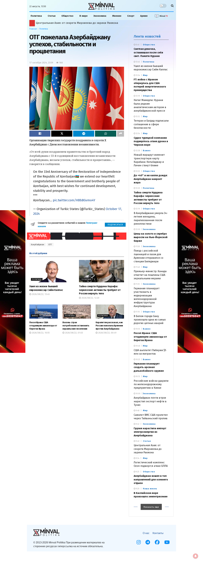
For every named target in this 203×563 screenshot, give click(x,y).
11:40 (137, 267)
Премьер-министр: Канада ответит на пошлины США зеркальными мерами (150, 275)
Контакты (158, 533)
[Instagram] (139, 542)
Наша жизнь (150, 488)
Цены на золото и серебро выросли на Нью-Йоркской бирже (150, 237)
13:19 (137, 96)
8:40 (137, 45)
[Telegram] (147, 542)
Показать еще (151, 507)
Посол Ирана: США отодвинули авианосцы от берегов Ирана (43, 325)
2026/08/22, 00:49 (107, 332)
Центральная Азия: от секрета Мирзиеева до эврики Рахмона (147, 449)
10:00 (137, 393)
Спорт (130, 15)
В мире (83, 15)
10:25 (137, 359)
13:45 (137, 62)
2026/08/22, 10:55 (40, 332)
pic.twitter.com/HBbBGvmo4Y (74, 200)
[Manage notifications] (195, 556)
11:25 (137, 284)
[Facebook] (157, 542)
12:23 (137, 171)
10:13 (137, 376)
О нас (146, 533)
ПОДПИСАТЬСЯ (115, 224)
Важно (35, 316)
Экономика (99, 15)
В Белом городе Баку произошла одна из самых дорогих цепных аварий (150, 320)
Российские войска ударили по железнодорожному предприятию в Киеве (151, 384)
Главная (33, 29)
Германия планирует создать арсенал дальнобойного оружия (149, 367)
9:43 (137, 424)
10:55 (137, 329)
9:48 (137, 410)
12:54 (137, 133)
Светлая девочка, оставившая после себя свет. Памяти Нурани (148, 52)
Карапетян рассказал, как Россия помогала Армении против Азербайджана (86, 23)
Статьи (52, 15)
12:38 (137, 150)
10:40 (137, 346)
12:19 (137, 209)
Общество (67, 15)
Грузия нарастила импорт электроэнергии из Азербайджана (150, 432)
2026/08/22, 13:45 (40, 294)
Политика (36, 15)
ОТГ (50, 244)
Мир (145, 75)
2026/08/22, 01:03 (73, 332)
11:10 (137, 312)
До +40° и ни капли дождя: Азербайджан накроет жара (150, 179)
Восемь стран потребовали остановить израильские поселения (75, 325)
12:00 (137, 229)
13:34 (137, 75)
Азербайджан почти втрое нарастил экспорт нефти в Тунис (150, 401)
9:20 (137, 489)
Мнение (116, 15)
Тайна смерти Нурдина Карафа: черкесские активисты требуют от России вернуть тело (99, 290)
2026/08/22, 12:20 (90, 298)
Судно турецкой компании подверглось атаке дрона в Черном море (151, 141)
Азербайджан (37, 244)
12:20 (137, 188)
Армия (143, 15)
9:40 (137, 441)
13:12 (137, 116)
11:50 (137, 246)
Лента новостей (147, 36)
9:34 (137, 458)
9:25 (137, 472)
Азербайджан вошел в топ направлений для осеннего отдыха (151, 479)
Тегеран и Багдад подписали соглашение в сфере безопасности (151, 124)
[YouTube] (167, 542)
